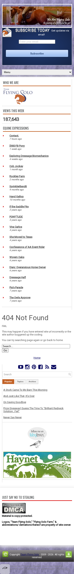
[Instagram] (27, 367)
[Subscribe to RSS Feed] (47, 367)
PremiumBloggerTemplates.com (22, 568)
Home (37, 357)
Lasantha (58, 566)
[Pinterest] (34, 367)
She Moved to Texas (20, 236)
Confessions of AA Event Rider (27, 246)
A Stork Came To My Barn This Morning (25, 389)
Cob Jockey (16, 166)
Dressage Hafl (17, 277)
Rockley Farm (17, 176)
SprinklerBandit (18, 186)
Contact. (14, 135)
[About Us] (18, 103)
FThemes (26, 566)
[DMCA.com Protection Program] (14, 512)
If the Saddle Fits (19, 206)
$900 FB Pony (17, 145)
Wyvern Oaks (16, 257)
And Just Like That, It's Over (19, 395)
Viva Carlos (15, 226)
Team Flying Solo (30, 554)
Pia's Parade (16, 287)
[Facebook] (40, 367)
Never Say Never (12, 417)
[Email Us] (53, 367)
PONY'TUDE (16, 216)
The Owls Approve (19, 297)
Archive (32, 381)
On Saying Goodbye (14, 402)
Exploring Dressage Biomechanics (29, 155)
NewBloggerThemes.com (55, 568)
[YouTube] (20, 367)
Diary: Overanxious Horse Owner (27, 267)
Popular (8, 381)
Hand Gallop (16, 196)
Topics (20, 381)
